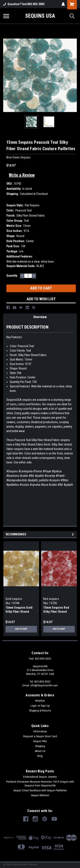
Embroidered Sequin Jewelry (40, 776)
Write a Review (22, 175)
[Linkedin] (27, 307)
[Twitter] (21, 307)
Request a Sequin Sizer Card (40, 736)
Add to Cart (21, 629)
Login (34, 705)
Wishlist (40, 700)
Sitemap (32, 864)
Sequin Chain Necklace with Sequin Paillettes (40, 790)
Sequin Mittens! (40, 795)
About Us (40, 751)
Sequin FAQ (40, 741)
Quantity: (12, 275)
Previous (6, 75)
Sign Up (45, 705)
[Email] (14, 307)
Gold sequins (14, 599)
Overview (40, 317)
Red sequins (51, 599)
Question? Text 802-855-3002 (25, 4)
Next (73, 75)
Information (40, 731)
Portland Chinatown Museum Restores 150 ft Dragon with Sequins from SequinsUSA (40, 783)
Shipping (40, 746)
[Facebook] (8, 307)
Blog (40, 755)
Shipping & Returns (40, 710)
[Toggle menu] (6, 16)
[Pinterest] (33, 307)
